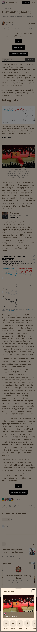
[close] (33, 591)
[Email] (20, 623)
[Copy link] (6, 623)
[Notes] (27, 623)
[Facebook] (13, 623)
